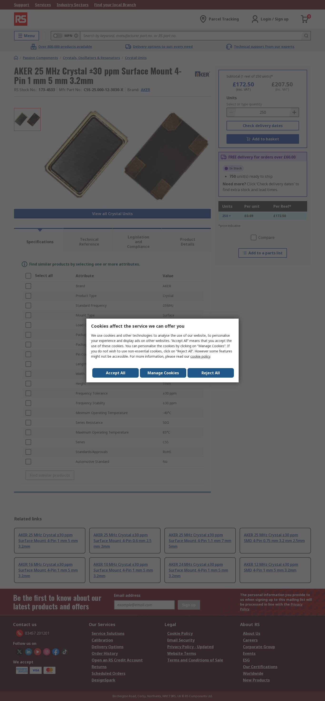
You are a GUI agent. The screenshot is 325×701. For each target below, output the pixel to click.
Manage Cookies (163, 372)
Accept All (115, 372)
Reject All (211, 372)
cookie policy (200, 356)
